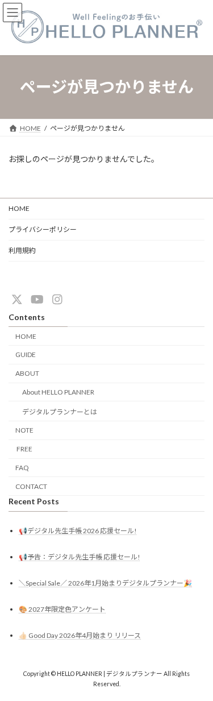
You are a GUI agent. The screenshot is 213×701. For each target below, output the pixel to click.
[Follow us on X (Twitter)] (17, 299)
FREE (23, 449)
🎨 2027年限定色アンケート (62, 609)
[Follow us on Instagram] (57, 299)
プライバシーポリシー (43, 229)
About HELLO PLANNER (58, 392)
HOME (19, 208)
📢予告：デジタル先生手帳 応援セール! (79, 556)
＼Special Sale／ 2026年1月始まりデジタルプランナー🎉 (105, 583)
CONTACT (31, 486)
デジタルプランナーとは (59, 411)
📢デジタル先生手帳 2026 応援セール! (78, 530)
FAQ (22, 467)
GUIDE (25, 354)
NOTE (24, 430)
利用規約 (22, 250)
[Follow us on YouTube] (36, 299)
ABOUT (27, 373)
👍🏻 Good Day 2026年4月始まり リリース (80, 635)
